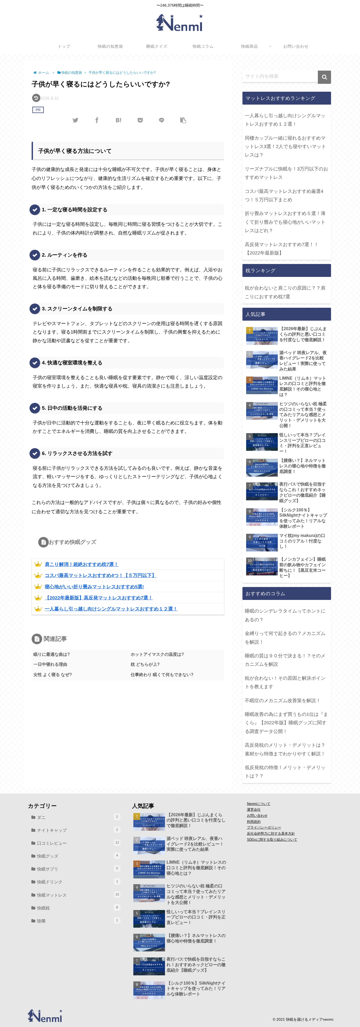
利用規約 (254, 822)
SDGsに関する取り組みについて (272, 840)
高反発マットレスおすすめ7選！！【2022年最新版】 (282, 249)
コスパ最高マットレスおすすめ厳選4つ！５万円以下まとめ (284, 195)
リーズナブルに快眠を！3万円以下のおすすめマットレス (286, 173)
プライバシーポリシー (264, 827)
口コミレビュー (78, 843)
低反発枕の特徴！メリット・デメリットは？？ (285, 772)
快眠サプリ (77, 869)
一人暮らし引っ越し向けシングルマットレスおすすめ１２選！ (285, 120)
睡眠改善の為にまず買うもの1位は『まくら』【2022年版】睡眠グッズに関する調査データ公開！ (286, 723)
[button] (324, 77)
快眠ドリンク (77, 881)
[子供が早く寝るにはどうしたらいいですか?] (118, 119)
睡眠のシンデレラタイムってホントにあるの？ (285, 615)
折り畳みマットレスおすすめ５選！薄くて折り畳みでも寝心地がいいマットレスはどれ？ (285, 222)
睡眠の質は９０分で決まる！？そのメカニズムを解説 (285, 660)
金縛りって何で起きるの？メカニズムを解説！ (285, 637)
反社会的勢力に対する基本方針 (271, 833)
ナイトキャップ (77, 830)
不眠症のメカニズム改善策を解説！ (283, 700)
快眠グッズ (77, 856)
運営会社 (254, 809)
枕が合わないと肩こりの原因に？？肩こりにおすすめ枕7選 (285, 292)
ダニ (77, 817)
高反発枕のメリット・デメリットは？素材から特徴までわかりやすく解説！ (285, 749)
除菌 (77, 920)
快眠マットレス (78, 895)
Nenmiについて (258, 804)
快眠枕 (77, 908)
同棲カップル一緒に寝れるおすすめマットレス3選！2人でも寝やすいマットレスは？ (285, 146)
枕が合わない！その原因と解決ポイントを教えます (285, 682)
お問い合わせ (257, 816)
